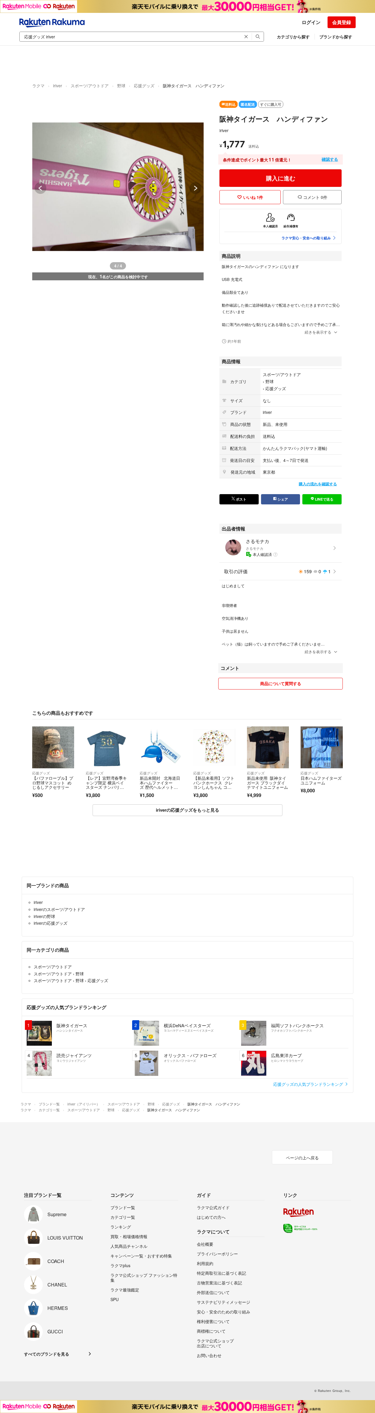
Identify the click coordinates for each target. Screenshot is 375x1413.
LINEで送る (323, 499)
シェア (282, 499)
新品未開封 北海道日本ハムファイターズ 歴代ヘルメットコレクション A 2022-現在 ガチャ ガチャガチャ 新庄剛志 (160, 789)
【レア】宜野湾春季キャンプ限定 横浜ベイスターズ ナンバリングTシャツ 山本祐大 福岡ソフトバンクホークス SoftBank (107, 789)
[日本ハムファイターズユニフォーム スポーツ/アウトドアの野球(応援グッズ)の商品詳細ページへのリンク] (321, 747)
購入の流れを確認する (318, 484)
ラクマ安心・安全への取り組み (306, 237)
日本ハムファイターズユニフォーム (321, 780)
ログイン (311, 22)
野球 (121, 85)
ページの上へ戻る (302, 1158)
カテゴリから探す (293, 37)
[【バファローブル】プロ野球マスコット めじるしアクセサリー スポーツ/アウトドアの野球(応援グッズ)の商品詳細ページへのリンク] (53, 747)
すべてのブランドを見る (46, 1354)
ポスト (240, 499)
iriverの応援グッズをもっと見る (187, 810)
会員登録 (341, 22)
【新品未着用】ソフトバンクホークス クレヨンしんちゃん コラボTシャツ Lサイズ (213, 785)
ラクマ (38, 85)
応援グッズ (144, 85)
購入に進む (280, 178)
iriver (57, 85)
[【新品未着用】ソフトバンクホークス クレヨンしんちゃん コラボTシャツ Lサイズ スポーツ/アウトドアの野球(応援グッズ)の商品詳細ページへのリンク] (214, 747)
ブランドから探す (335, 37)
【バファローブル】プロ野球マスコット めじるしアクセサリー (52, 782)
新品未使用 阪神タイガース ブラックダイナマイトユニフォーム (267, 782)
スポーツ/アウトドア (90, 85)
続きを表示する (318, 332)
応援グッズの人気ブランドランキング (308, 1084)
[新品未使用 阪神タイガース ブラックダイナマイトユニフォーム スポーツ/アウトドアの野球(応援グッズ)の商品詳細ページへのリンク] (268, 747)
